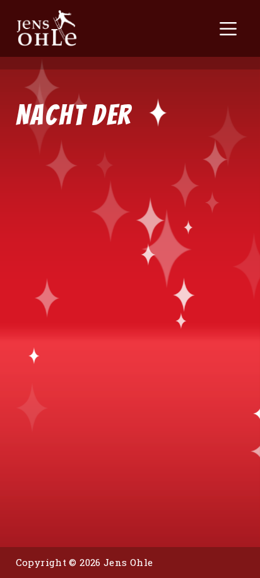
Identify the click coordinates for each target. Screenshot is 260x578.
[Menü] (228, 28)
